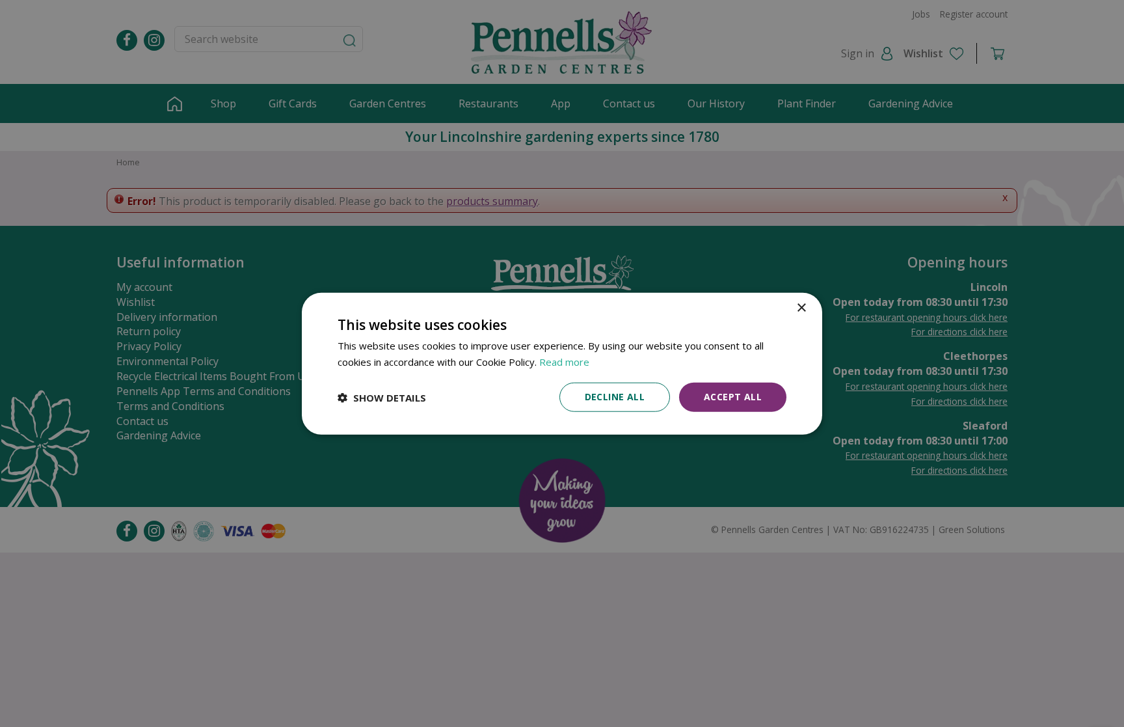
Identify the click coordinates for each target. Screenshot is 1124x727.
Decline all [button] (615, 397)
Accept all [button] (733, 397)
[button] (382, 397)
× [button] (801, 307)
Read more (564, 361)
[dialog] (562, 363)
